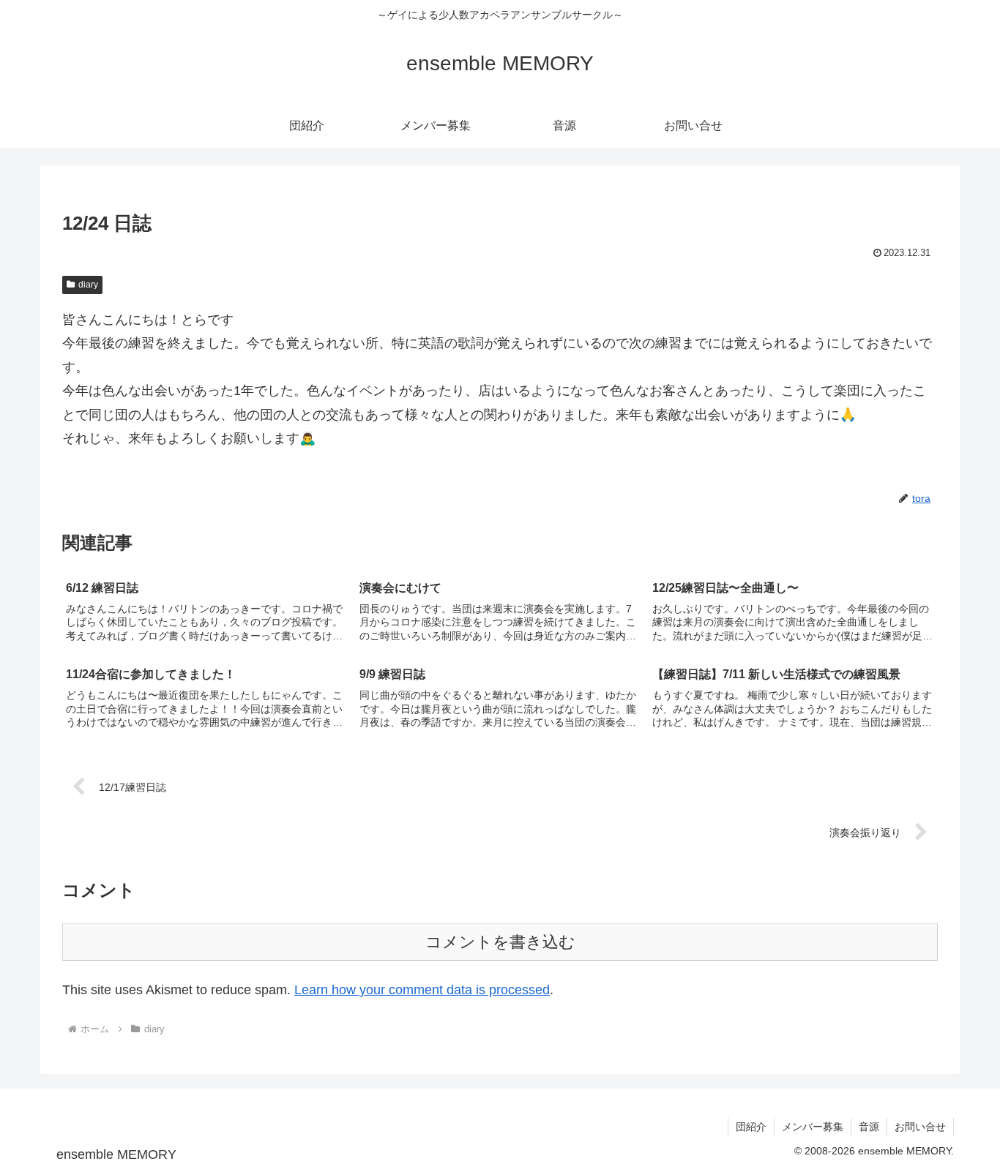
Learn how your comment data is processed (422, 990)
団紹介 (751, 1126)
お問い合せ (920, 1126)
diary (88, 284)
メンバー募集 (812, 1126)
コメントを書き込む (500, 942)
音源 (869, 1126)
